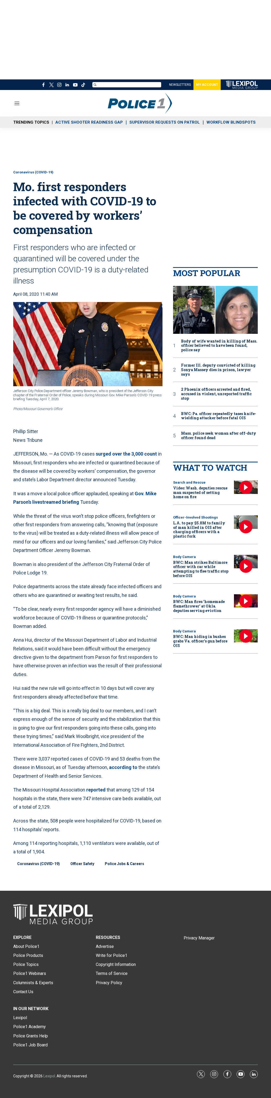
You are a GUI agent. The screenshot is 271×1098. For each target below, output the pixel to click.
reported (96, 790)
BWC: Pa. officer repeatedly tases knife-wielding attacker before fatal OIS (218, 416)
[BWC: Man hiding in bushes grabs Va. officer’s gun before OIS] (246, 636)
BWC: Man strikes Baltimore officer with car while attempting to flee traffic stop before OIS (200, 569)
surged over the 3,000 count (126, 454)
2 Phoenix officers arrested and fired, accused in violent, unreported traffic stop (216, 393)
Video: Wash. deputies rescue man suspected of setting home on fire (200, 492)
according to (123, 767)
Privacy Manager (199, 937)
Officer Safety (82, 864)
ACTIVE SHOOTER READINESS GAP (89, 122)
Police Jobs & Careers (124, 864)
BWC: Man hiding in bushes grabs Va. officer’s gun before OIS (200, 641)
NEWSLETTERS (180, 85)
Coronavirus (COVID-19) (33, 172)
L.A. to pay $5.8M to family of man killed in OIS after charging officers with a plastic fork (199, 529)
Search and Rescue (189, 482)
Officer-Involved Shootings (195, 517)
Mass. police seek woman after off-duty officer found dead (218, 435)
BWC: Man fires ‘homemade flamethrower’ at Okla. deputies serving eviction (199, 606)
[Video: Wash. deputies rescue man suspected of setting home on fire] (246, 487)
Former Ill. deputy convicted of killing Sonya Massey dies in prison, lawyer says (218, 369)
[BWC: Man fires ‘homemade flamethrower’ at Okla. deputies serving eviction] (246, 601)
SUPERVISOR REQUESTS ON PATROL (164, 122)
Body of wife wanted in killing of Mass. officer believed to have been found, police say (219, 345)
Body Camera (184, 557)
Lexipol (49, 1076)
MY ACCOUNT (207, 85)
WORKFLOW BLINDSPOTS (231, 122)
